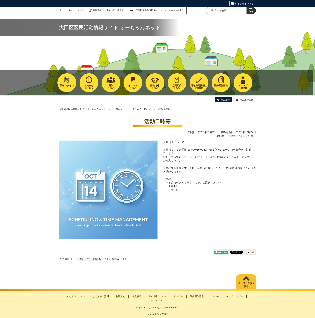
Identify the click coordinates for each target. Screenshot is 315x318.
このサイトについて (73, 10)
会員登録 (243, 86)
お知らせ (117, 109)
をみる (177, 86)
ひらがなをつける (244, 3)
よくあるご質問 (101, 296)
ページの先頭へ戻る (246, 285)
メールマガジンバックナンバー (227, 296)
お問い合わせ (117, 10)
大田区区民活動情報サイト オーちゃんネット (82, 109)
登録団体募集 (197, 296)
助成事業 (199, 86)
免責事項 (136, 296)
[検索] (251, 10)
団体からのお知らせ (140, 109)
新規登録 (97, 10)
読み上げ (225, 99)
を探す (111, 86)
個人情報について (157, 296)
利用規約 (120, 296)
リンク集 (178, 296)
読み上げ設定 (246, 99)
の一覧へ (89, 86)
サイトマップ (157, 300)
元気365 (164, 314)
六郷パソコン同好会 (241, 135)
